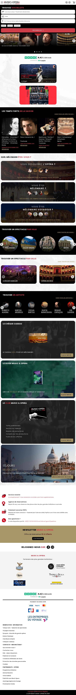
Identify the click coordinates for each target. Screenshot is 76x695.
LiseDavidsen (70, 311)
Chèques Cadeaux (8, 641)
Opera (10, 25)
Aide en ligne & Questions (48, 521)
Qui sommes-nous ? (9, 647)
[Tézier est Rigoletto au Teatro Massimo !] (38, 39)
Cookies (5, 664)
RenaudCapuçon (57, 311)
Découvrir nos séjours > (62, 477)
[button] (69, 2)
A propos (31, 691)
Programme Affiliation (9, 670)
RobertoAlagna (5, 311)
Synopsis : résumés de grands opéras (14, 633)
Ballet (4, 25)
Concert (17, 25)
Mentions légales (41, 691)
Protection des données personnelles (14, 661)
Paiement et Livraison (9, 656)
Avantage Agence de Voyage (12, 681)
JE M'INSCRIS (38, 538)
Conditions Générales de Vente (12, 658)
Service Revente (8, 673)
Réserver (5, 149)
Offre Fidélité (7, 675)
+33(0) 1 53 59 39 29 (30, 521)
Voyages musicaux (8, 630)
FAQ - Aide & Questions (10, 653)
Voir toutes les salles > (66, 261)
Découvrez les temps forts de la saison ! (38, 199)
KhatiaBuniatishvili (44, 311)
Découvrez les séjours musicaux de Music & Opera (38, 220)
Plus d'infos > (66, 355)
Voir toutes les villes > (65, 232)
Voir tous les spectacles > (64, 114)
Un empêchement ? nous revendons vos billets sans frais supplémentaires (31, 497)
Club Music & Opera (9, 639)
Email (38, 521)
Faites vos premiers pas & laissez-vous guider (38, 177)
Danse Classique (8, 636)
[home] (12, 2)
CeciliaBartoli (31, 311)
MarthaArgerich (18, 311)
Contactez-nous (8, 650)
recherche (37, 30)
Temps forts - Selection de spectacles (15, 628)
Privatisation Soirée (9, 684)
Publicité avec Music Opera (11, 678)
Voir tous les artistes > (64, 298)
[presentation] (2, 40)
